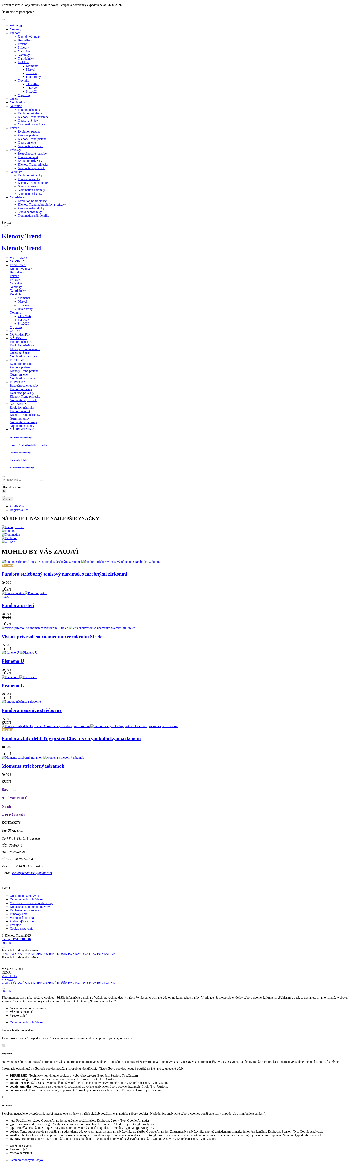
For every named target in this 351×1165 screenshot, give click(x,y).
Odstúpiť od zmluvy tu (24, 895)
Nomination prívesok (31, 168)
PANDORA (18, 265)
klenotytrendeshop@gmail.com (32, 873)
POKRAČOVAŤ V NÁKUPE (22, 953)
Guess (14, 98)
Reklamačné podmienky (25, 910)
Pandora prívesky (29, 157)
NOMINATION (20, 334)
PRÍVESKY (18, 382)
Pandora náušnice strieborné (32, 710)
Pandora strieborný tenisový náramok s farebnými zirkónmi (64, 574)
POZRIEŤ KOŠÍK (55, 953)
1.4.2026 (31, 87)
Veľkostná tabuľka (22, 917)
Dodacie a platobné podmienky (30, 906)
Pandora (15, 33)
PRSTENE (17, 360)
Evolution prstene (29, 131)
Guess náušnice (28, 120)
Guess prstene (27, 142)
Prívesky (23, 47)
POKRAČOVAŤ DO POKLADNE (91, 953)
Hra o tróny (33, 77)
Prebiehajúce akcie (22, 921)
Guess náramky (28, 186)
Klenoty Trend (22, 236)
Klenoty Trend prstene (32, 139)
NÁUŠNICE (18, 338)
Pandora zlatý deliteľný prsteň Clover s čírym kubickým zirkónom (71, 738)
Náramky (24, 55)
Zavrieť (7, 499)
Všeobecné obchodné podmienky (31, 903)
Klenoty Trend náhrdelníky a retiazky (42, 204)
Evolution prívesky (30, 160)
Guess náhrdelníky (30, 212)
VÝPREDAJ (18, 257)
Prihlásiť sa (17, 506)
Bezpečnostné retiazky (32, 153)
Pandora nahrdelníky (31, 208)
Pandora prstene (28, 135)
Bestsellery (25, 40)
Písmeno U (13, 661)
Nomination (17, 102)
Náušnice (24, 51)
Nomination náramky (31, 190)
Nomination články (30, 193)
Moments (32, 66)
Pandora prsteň (18, 605)
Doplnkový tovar (29, 36)
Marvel (30, 69)
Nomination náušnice (31, 124)
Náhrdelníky (26, 58)
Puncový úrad (19, 914)
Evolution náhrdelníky (32, 201)
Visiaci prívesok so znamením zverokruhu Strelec (53, 636)
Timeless (31, 73)
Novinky (15, 29)
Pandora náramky (29, 179)
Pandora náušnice (29, 109)
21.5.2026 (32, 84)
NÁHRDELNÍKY (22, 429)
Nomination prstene (30, 146)
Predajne (15, 925)
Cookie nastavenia (21, 928)
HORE (6, 990)
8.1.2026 (31, 91)
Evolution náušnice (30, 113)
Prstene (22, 44)
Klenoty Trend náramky (33, 182)
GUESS (15, 330)
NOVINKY (17, 261)
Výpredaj (16, 25)
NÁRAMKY (18, 404)
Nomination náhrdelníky (33, 215)
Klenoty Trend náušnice (33, 117)
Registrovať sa (19, 510)
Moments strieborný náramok (33, 766)
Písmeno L (13, 685)
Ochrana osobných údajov (26, 899)
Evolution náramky (30, 175)
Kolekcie (23, 62)
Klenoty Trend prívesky (33, 164)
